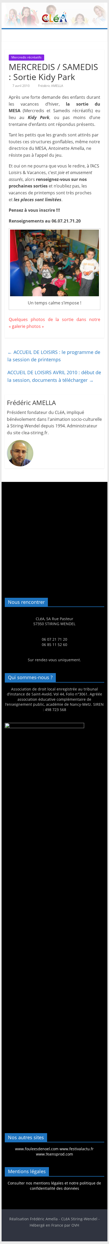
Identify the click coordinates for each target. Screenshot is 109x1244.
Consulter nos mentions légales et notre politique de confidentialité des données (54, 1186)
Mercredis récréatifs (26, 57)
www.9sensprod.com (54, 1154)
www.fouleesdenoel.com (36, 1148)
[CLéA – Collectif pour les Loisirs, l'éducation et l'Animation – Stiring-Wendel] (54, 6)
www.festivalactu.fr (77, 1148)
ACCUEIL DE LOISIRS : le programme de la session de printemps (53, 356)
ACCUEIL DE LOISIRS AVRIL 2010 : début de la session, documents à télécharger (54, 376)
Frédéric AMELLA (50, 85)
